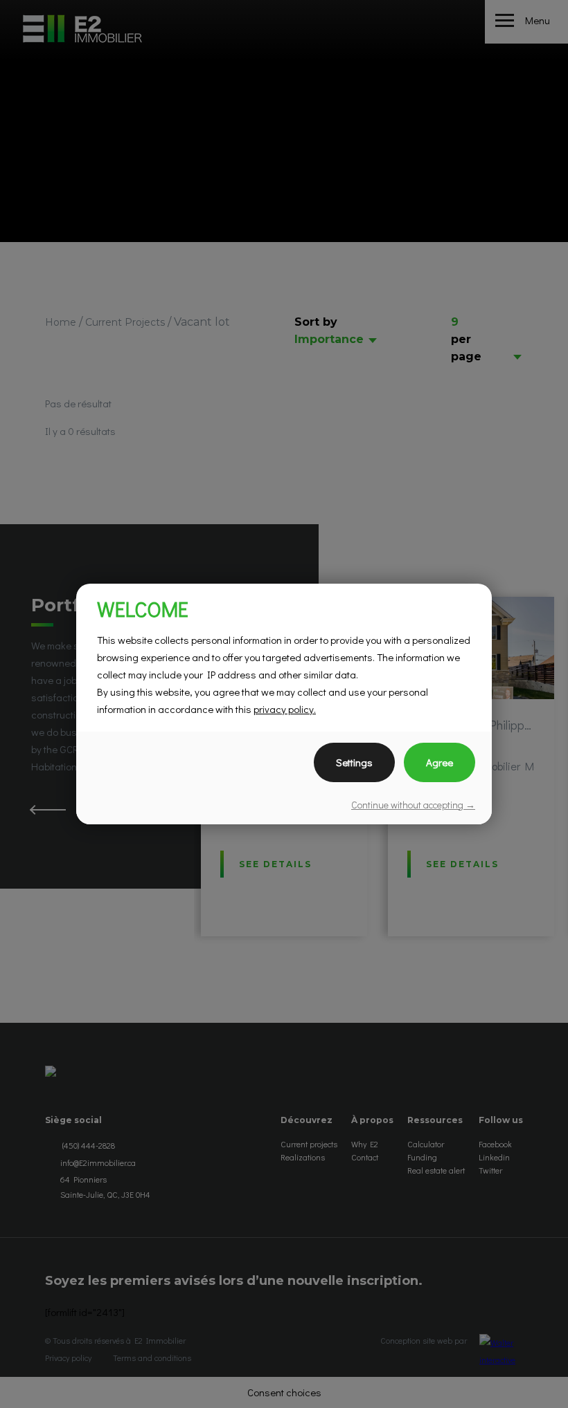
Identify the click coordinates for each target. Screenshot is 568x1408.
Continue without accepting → (413, 804)
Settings (354, 762)
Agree (439, 762)
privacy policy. (285, 709)
